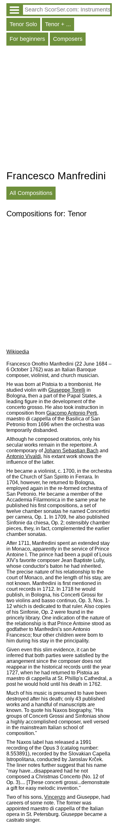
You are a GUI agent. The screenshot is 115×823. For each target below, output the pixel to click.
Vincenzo (54, 797)
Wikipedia (17, 351)
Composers (67, 39)
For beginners (27, 39)
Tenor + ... (58, 24)
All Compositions (31, 193)
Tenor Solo (23, 24)
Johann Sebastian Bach (71, 450)
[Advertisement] (57, 109)
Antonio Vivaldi (23, 456)
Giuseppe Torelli (66, 390)
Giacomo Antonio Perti (71, 413)
